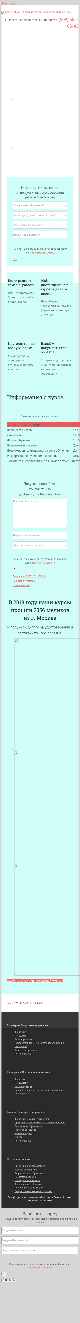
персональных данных (43, 252)
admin (10, 1003)
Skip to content (9, 3)
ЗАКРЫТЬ (9, 1280)
